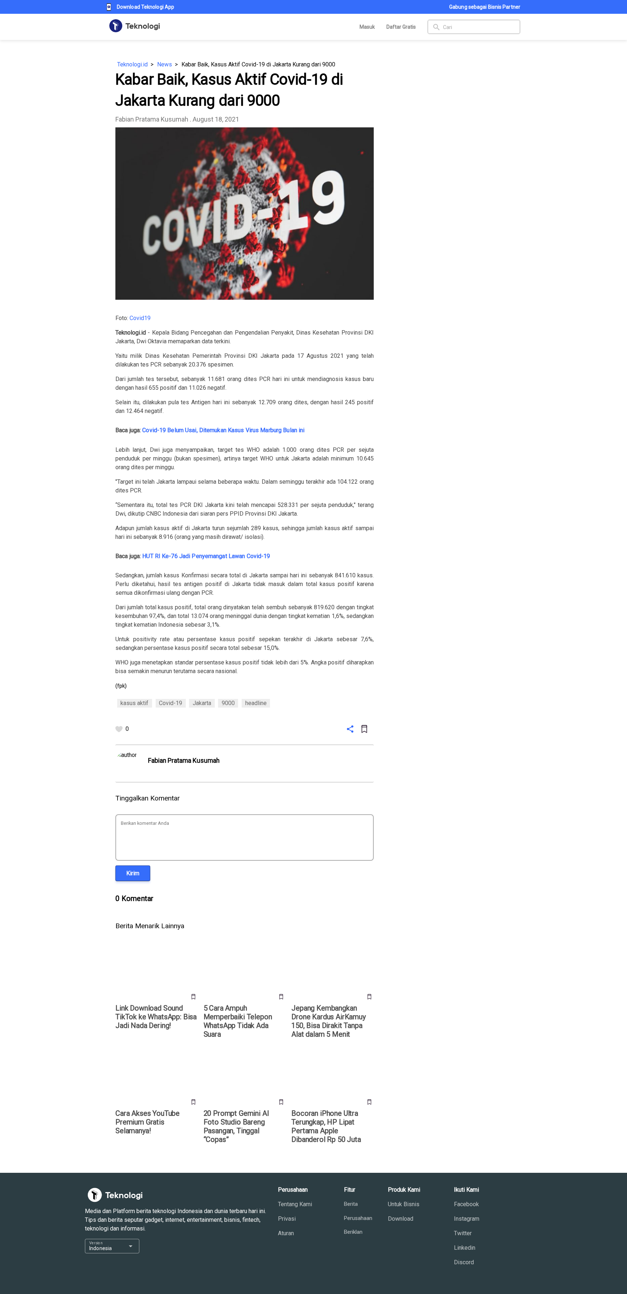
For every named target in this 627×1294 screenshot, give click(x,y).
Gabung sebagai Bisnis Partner (484, 7)
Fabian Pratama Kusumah (151, 119)
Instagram (466, 1218)
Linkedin (464, 1247)
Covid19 (140, 318)
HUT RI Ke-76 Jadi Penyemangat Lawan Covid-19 (206, 556)
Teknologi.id (132, 64)
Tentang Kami (295, 1204)
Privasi (287, 1218)
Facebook (466, 1204)
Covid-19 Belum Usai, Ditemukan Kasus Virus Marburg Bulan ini (223, 430)
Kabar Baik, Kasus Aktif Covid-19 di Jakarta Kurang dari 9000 (258, 64)
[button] (132, 873)
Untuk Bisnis (403, 1204)
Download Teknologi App (145, 7)
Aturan (286, 1233)
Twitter (463, 1233)
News (164, 64)
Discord (464, 1262)
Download (400, 1218)
